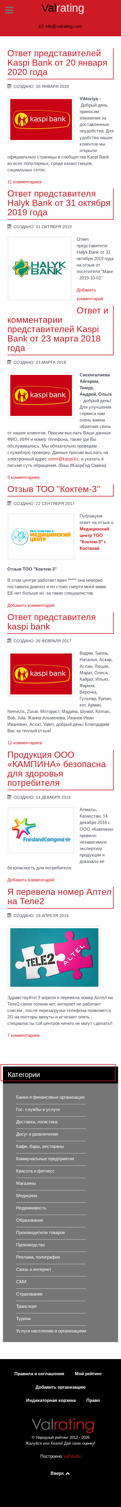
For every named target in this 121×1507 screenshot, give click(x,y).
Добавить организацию (61, 1387)
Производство (30, 1245)
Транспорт (26, 1306)
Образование (29, 1220)
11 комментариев (24, 182)
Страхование (29, 1294)
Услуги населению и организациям (51, 1331)
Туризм (23, 1318)
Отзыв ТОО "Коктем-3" (53, 489)
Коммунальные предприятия (45, 1158)
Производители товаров (40, 1232)
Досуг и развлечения (37, 1134)
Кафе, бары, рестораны (40, 1146)
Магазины (26, 1183)
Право (93, 1400)
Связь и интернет (33, 1269)
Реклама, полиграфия (38, 1257)
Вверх (58, 1473)
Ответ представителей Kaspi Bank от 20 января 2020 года (57, 62)
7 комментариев (23, 1035)
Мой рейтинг (88, 1373)
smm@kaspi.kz (63, 459)
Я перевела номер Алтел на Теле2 (59, 896)
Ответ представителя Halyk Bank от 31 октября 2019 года (58, 202)
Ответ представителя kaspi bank (51, 621)
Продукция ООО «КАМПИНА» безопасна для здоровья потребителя (56, 769)
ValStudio (72, 1456)
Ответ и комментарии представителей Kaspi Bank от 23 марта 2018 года (57, 329)
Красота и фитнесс (35, 1171)
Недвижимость (31, 1208)
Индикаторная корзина (51, 1400)
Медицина (26, 1195)
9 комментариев (23, 477)
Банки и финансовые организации (50, 1097)
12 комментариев (24, 742)
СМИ (21, 1281)
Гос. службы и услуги (38, 1109)
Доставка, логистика (36, 1121)
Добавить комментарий (30, 605)
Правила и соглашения (39, 1373)
